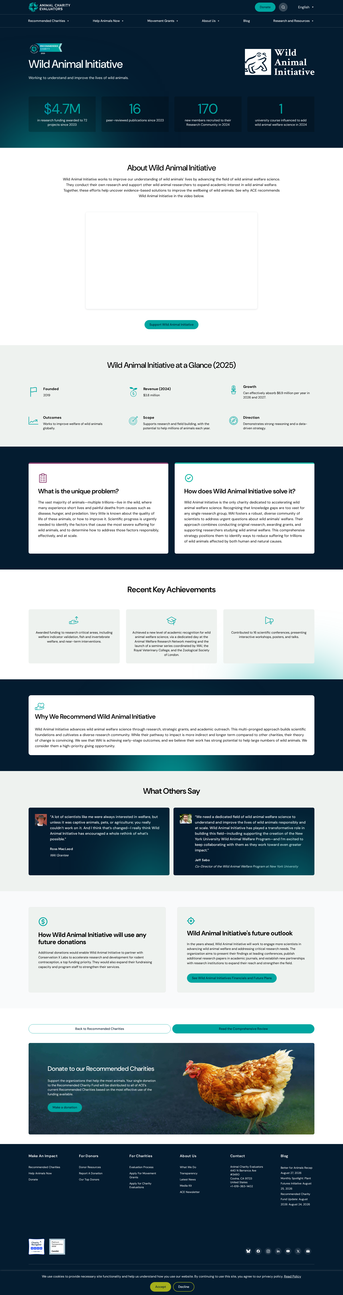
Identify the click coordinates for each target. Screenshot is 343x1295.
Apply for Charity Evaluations (140, 1185)
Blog (246, 21)
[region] (171, 1283)
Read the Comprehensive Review (243, 1029)
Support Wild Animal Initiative (171, 324)
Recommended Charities (46, 21)
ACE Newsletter (190, 1192)
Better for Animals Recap (296, 1167)
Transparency (189, 1173)
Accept (160, 1287)
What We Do (188, 1167)
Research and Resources (291, 21)
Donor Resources (90, 1167)
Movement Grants (160, 21)
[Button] (283, 7)
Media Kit (186, 1185)
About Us (209, 21)
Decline (183, 1287)
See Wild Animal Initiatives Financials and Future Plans (232, 978)
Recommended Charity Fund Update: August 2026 (295, 1199)
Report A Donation (90, 1173)
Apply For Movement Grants (142, 1175)
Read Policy (292, 1276)
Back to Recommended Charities (99, 1029)
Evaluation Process (141, 1167)
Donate (265, 7)
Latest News (188, 1179)
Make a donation (65, 1107)
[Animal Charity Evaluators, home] (49, 7)
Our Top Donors (89, 1179)
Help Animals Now (106, 21)
